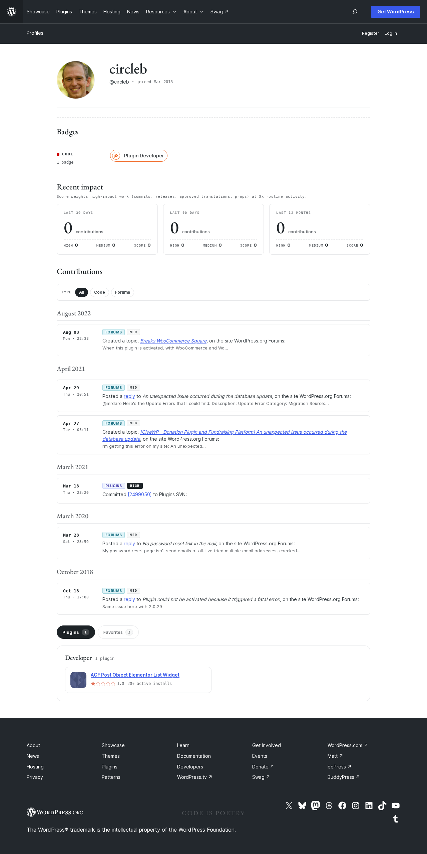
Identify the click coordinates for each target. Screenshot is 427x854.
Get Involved (266, 745)
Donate (263, 766)
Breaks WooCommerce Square (173, 340)
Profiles (35, 33)
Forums (122, 292)
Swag (261, 777)
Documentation (194, 756)
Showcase (113, 745)
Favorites (116, 632)
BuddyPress (344, 777)
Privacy (35, 777)
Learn (183, 745)
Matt (335, 756)
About (33, 745)
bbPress (340, 766)
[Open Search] (355, 11)
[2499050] (140, 494)
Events (259, 756)
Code (99, 292)
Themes (111, 756)
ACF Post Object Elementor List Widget (135, 675)
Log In (391, 33)
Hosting (35, 766)
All (81, 292)
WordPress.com (348, 745)
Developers (190, 766)
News (33, 756)
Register (370, 33)
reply (129, 396)
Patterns (111, 777)
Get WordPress (395, 11)
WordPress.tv (194, 777)
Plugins (74, 632)
